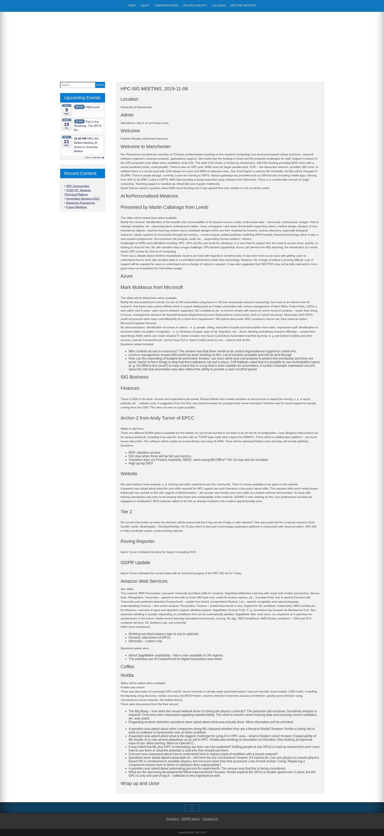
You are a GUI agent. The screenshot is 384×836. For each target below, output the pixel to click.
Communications (166, 5)
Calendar (219, 5)
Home (132, 5)
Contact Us (210, 819)
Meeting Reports (243, 5)
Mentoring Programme (80, 202)
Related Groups (195, 5)
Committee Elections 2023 (82, 198)
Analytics (172, 819)
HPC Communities (77, 186)
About (145, 5)
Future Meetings (76, 207)
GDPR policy (190, 819)
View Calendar (93, 157)
